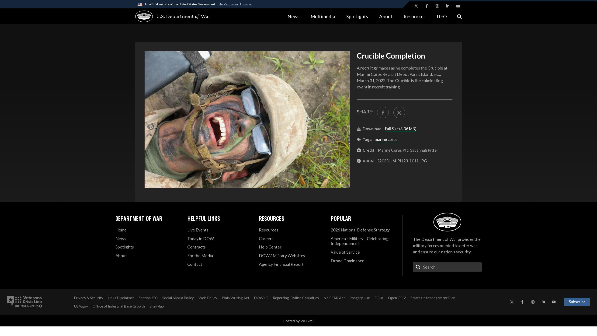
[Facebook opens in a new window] (426, 6)
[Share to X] (399, 112)
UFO (442, 16)
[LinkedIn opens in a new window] (447, 6)
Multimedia (323, 16)
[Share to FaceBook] (383, 112)
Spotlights (357, 16)
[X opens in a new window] (416, 6)
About (385, 16)
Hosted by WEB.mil (298, 320)
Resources (415, 16)
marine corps (386, 139)
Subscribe (577, 301)
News (293, 16)
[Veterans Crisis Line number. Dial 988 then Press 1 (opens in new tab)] (24, 302)
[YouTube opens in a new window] (458, 6)
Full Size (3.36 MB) (401, 128)
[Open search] (459, 16)
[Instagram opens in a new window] (437, 6)
